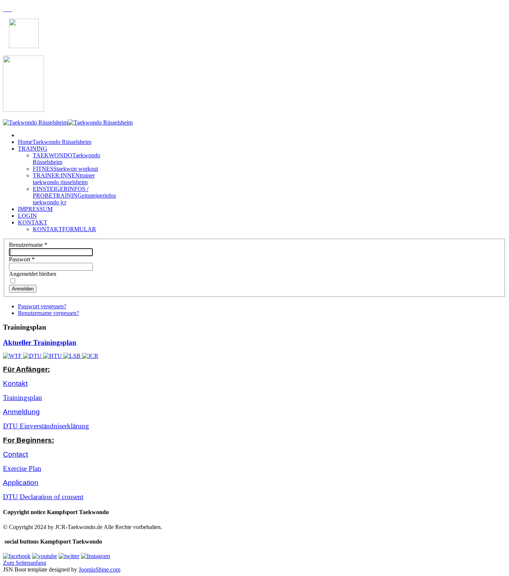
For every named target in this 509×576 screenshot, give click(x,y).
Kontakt (15, 383)
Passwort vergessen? (42, 306)
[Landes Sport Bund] (72, 356)
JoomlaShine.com (99, 569)
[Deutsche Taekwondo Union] (33, 356)
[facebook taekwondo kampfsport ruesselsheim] (17, 556)
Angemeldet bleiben (32, 274)
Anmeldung (21, 412)
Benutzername (28, 245)
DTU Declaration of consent (43, 497)
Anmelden (23, 289)
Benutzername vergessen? (48, 313)
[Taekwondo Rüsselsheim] (68, 122)
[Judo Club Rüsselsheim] (90, 356)
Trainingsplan (22, 398)
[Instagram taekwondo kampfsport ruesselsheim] (95, 556)
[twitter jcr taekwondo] (69, 556)
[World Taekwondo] (13, 356)
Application (20, 483)
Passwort (22, 259)
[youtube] (44, 556)
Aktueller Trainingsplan (39, 342)
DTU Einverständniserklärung (46, 426)
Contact (15, 454)
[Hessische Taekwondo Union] (53, 356)
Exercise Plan (22, 468)
